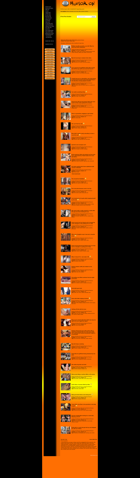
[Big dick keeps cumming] (66, 346)
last (66, 439)
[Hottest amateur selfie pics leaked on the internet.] (66, 269)
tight (77, 261)
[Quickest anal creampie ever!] (66, 147)
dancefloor (76, 85)
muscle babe (89, 420)
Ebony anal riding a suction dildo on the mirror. (83, 374)
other (80, 11)
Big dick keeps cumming (78, 343)
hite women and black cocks (73, 448)
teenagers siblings (72, 442)
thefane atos (79, 443)
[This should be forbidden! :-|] (66, 181)
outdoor (87, 227)
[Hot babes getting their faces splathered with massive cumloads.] (66, 169)
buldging (80, 302)
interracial (92, 161)
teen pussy (89, 282)
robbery (79, 52)
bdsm (84, 410)
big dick (75, 139)
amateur (88, 62)
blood (82, 325)
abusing (76, 52)
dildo (77, 96)
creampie (86, 148)
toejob (75, 313)
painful (87, 410)
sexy (77, 11)
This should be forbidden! (78, 178)
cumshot (75, 348)
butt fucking (87, 73)
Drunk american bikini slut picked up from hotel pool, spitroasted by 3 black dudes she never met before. (83, 155)
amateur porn (74, 108)
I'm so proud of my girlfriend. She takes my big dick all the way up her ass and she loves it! (83, 68)
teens (79, 240)
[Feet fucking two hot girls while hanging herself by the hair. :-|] (66, 201)
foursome (81, 161)
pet (81, 96)
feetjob (81, 314)
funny (68, 11)
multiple (79, 348)
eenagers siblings (91, 444)
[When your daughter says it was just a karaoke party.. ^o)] (66, 237)
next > (64, 439)
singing (81, 240)
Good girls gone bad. (77, 288)
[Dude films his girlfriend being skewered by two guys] (66, 356)
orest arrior (91, 443)
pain (85, 205)
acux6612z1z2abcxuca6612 (82, 444)
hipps (88, 443)
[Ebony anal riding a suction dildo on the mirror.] (66, 377)
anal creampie (77, 148)
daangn (74, 444)
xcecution (81, 448)
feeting (85, 204)
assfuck (79, 261)
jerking (86, 313)
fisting (79, 127)
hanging (77, 205)
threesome (76, 107)
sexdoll (84, 52)
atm (74, 325)
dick (92, 313)
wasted (91, 85)
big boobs (76, 62)
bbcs (88, 161)
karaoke (75, 240)
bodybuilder (84, 420)
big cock (75, 183)
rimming (90, 338)
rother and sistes (70, 443)
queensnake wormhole (65, 446)
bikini (78, 161)
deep (84, 127)
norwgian (71, 444)
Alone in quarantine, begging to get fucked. (82, 113)
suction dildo (81, 378)
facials (78, 171)
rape (81, 51)
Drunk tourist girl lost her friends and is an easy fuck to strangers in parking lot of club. (83, 246)
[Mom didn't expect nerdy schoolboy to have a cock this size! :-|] (66, 136)
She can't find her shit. (77, 123)
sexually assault (88, 51)
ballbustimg (63, 445)
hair (83, 205)
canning (87, 432)
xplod (75, 443)
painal (77, 192)
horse (91, 302)
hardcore (82, 204)
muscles (73, 422)
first (61, 439)
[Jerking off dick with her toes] (66, 312)
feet (74, 204)
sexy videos (67, 41)
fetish (79, 204)
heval (91, 448)
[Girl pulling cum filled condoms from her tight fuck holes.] (66, 280)
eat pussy (80, 107)
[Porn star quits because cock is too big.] (66, 191)
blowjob (79, 368)
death (80, 388)
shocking (71, 11)
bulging (84, 302)
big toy (94, 302)
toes (83, 313)
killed (82, 388)
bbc (86, 161)
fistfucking (73, 205)
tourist (75, 161)
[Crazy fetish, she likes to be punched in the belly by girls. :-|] (66, 407)
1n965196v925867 (64, 444)
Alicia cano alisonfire (71, 449)
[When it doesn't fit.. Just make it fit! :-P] (66, 259)
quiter (80, 192)
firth (94, 442)
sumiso (93, 448)
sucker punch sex (75, 447)
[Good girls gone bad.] (66, 291)
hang (81, 205)
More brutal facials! (76, 173)
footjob (78, 314)
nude (88, 240)
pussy (77, 117)
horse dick (74, 303)
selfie (75, 271)
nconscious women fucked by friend (87, 445)
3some (92, 107)
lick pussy (85, 107)
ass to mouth (78, 325)
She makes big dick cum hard (79, 364)
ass (74, 117)
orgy (84, 161)
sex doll (88, 52)
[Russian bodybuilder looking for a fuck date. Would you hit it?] (66, 418)
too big (83, 192)
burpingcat (65, 448)
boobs (81, 62)
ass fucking (82, 73)
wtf (82, 52)
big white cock (83, 139)
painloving (88, 205)
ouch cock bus (86, 448)
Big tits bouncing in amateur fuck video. (82, 57)
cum (75, 282)
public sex (88, 85)
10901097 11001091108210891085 (77, 446)
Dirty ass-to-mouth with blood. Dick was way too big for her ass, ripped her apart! (84, 320)
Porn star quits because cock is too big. (81, 188)
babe (80, 117)
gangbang (81, 359)
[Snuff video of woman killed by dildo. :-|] (66, 386)
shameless (74, 86)
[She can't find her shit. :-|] (66, 126)
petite (82, 183)
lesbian (90, 410)
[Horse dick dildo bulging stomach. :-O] (66, 300)
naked (85, 240)
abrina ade (89, 447)
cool (75, 11)
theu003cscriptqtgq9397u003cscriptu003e (85, 442)
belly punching (77, 410)
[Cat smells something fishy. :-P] (66, 94)
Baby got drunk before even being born (82, 394)
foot (76, 204)
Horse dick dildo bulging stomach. (80, 298)
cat (79, 96)
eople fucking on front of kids (90, 446)
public (84, 85)
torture (81, 410)
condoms (78, 282)
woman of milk (63, 443)
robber (78, 51)
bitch (75, 96)
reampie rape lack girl (65, 447)
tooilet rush (84, 447)
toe (81, 313)
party (79, 85)
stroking (89, 313)
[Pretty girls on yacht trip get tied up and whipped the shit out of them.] (66, 430)
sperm (81, 282)
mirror (85, 378)
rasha (81, 447)
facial (75, 171)
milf (86, 139)
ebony (90, 378)
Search (93, 16)
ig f (66, 445)
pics (77, 292)
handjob (83, 368)
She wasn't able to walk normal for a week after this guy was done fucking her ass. (83, 211)
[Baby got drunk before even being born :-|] (66, 397)
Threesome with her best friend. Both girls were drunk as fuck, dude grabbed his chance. (83, 102)
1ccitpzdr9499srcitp (65, 442)
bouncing (85, 62)
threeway (89, 107)
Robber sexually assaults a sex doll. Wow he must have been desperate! (83, 46)
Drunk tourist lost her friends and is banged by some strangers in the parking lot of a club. (83, 223)
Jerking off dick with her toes (79, 309)
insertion (75, 127)
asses (90, 432)
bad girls (86, 292)
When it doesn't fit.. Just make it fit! (81, 256)
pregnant (79, 398)
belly (77, 302)
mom (89, 139)
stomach (87, 302)
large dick (82, 215)
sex (81, 85)
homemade (83, 338)
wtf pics (86, 11)
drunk (75, 227)
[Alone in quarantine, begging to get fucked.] (66, 116)
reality (88, 250)
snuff (75, 388)
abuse (75, 51)
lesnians (65, 449)
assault (83, 51)
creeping (77, 445)
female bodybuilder (78, 420)
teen (90, 292)
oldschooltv (84, 443)
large (79, 139)
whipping (76, 432)
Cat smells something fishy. (79, 92)
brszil (71, 447)
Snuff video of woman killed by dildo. (81, 384)
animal (83, 96)
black (85, 183)
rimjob (87, 338)
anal (75, 73)
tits (78, 62)
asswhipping (80, 432)
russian (76, 422)
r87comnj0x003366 (71, 445)
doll (91, 52)
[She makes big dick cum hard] (66, 367)
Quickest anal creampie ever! (79, 144)
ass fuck (81, 148)
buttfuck (73, 216)
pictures (83, 11)
